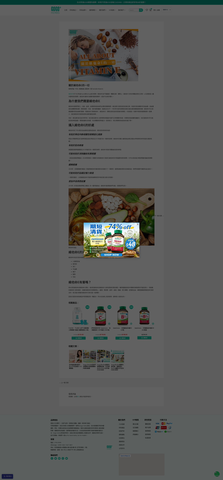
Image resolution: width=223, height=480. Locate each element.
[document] (111, 240)
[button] (138, 224)
